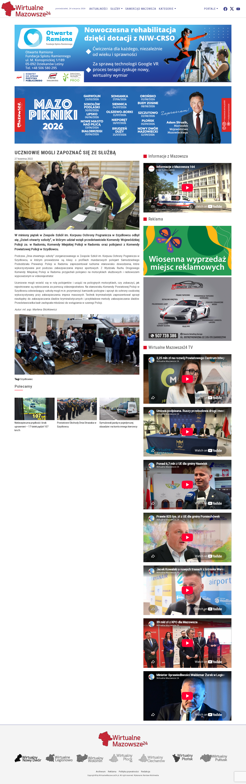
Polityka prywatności (129, 771)
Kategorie (166, 8)
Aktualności (98, 8)
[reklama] (187, 309)
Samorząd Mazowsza (140, 8)
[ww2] (187, 250)
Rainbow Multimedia (151, 775)
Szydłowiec (26, 379)
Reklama (112, 771)
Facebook (225, 9)
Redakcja (145, 771)
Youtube (238, 9)
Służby (115, 8)
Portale (210, 8)
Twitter (232, 9)
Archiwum (101, 771)
